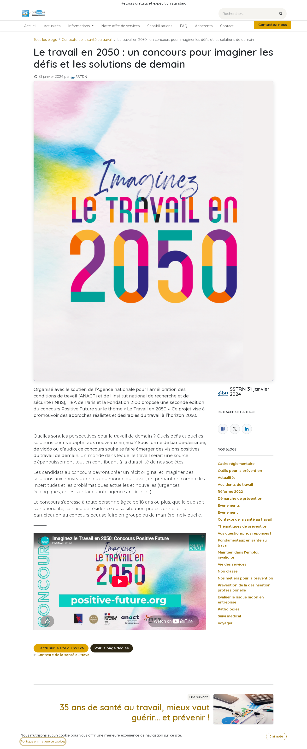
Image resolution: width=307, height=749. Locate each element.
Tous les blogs (45, 39)
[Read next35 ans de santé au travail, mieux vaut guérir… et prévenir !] (243, 709)
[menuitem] (30, 26)
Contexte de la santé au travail (87, 39)
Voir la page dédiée (111, 648)
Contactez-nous (272, 25)
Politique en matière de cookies (43, 741)
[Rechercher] (281, 13)
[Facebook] (223, 429)
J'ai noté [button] (276, 736)
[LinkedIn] (247, 429)
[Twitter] (235, 429)
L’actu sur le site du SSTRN (61, 648)
